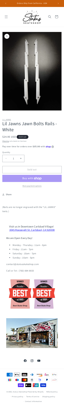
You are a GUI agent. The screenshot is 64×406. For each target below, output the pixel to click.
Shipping (5, 141)
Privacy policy (17, 396)
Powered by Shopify (36, 392)
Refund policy (51, 392)
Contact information (33, 401)
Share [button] (9, 194)
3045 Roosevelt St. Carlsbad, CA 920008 (32, 230)
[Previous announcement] (5, 3)
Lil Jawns (6, 120)
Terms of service (32, 396)
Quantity (6, 152)
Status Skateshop (20, 392)
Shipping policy (48, 396)
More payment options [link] (32, 186)
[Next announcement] (58, 3)
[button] (6, 16)
